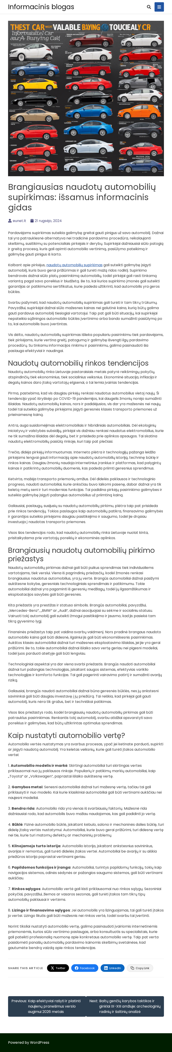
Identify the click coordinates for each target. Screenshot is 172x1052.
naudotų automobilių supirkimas (74, 265)
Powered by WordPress (28, 1042)
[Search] (149, 7)
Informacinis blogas (41, 7)
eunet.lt (19, 220)
